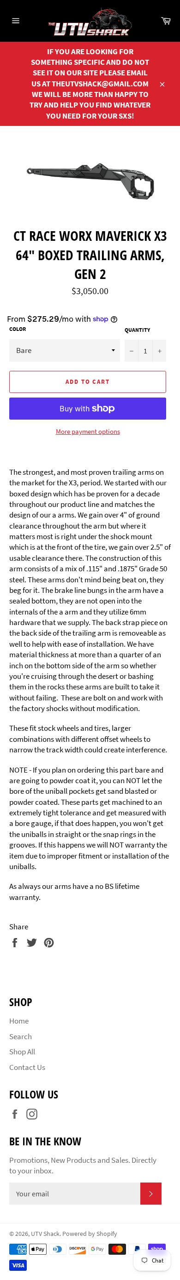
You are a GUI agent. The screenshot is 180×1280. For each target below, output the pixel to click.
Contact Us (27, 1067)
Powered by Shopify (89, 1234)
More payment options (88, 431)
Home (19, 1021)
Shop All (22, 1052)
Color (17, 328)
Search (20, 1036)
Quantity (137, 329)
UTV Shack (45, 1234)
